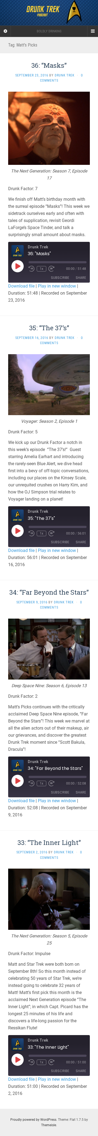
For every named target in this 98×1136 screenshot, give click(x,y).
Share (81, 277)
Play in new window (57, 286)
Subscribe (60, 277)
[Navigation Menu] (92, 31)
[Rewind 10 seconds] (32, 269)
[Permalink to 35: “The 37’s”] (49, 384)
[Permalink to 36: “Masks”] (49, 128)
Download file (21, 286)
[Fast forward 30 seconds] (51, 269)
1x (41, 269)
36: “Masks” (49, 65)
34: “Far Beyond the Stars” (49, 592)
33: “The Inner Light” (49, 842)
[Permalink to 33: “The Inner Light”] (49, 899)
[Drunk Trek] (49, 13)
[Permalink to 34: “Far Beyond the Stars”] (49, 648)
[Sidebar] (5, 31)
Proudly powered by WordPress (33, 1120)
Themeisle (48, 1125)
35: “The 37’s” (49, 327)
